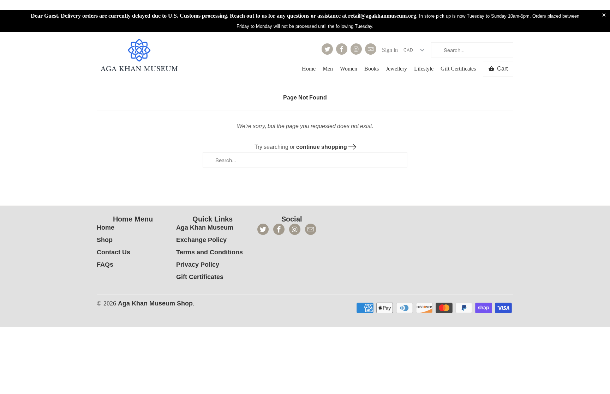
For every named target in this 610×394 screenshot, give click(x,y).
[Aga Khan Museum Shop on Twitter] (327, 49)
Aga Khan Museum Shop (155, 303)
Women (348, 69)
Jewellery (396, 69)
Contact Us (113, 252)
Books (371, 69)
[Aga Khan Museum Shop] (139, 55)
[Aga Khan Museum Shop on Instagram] (356, 49)
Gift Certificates (458, 69)
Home (309, 69)
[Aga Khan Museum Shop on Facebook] (341, 49)
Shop (105, 239)
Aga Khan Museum (204, 227)
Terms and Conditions (209, 252)
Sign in (390, 50)
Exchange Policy (201, 239)
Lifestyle (423, 69)
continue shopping (322, 147)
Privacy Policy (197, 264)
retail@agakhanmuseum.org (382, 16)
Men (328, 69)
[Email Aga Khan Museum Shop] (370, 49)
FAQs (105, 264)
